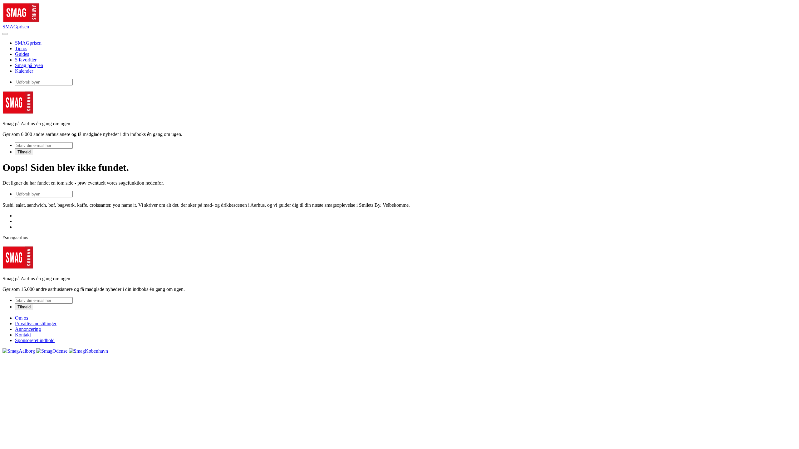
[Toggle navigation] (4, 34)
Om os (21, 318)
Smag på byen (29, 65)
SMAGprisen (15, 26)
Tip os (21, 48)
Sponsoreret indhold (35, 340)
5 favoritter (26, 59)
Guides (22, 54)
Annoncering (28, 329)
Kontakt (23, 334)
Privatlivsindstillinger (35, 323)
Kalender (24, 71)
